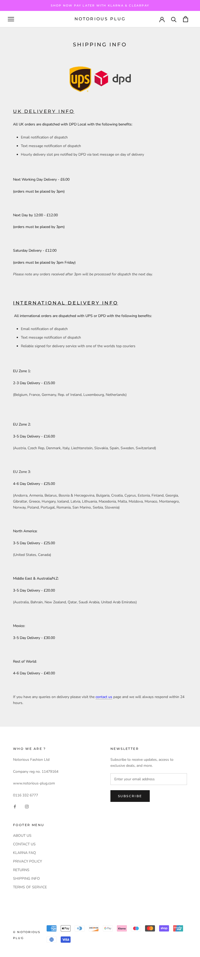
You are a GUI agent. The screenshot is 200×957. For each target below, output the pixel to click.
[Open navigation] (11, 19)
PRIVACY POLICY (27, 861)
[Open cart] (185, 19)
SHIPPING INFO (26, 878)
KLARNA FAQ (24, 852)
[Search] (174, 19)
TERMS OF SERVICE (30, 887)
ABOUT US (22, 835)
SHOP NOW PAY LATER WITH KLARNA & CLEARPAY (100, 5)
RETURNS (21, 869)
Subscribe (130, 796)
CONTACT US (24, 844)
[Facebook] (15, 806)
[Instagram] (27, 806)
